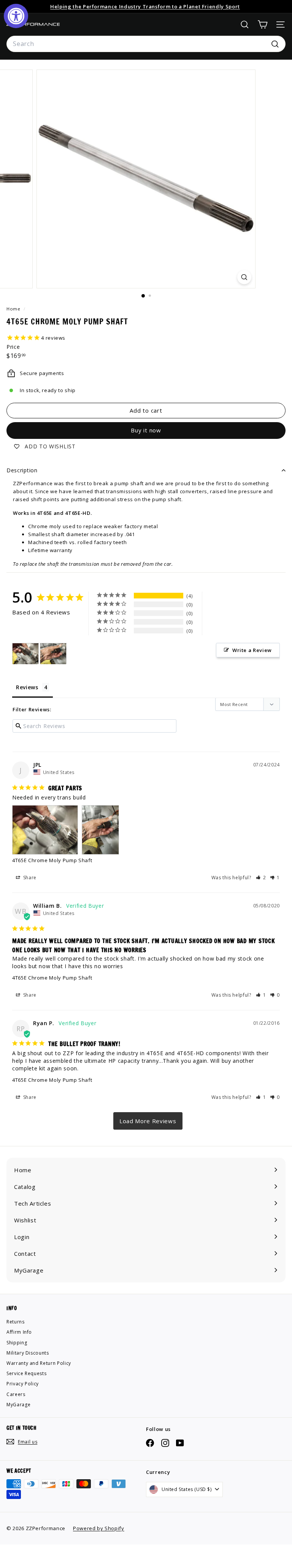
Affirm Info (19, 1332)
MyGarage (18, 1404)
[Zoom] (244, 277)
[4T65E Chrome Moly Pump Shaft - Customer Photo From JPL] (25, 653)
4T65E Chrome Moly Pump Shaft (52, 860)
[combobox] (146, 44)
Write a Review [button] (252, 650)
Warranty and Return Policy (38, 1363)
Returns (15, 1321)
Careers (15, 1394)
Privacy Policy (22, 1383)
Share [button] (29, 877)
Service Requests (26, 1373)
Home (14, 309)
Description (22, 470)
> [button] (147, 1121)
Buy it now (146, 430)
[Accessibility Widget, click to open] (16, 16)
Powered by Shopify (98, 1528)
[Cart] (262, 24)
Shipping (16, 1342)
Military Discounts (27, 1353)
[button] (261, 877)
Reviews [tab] (27, 687)
